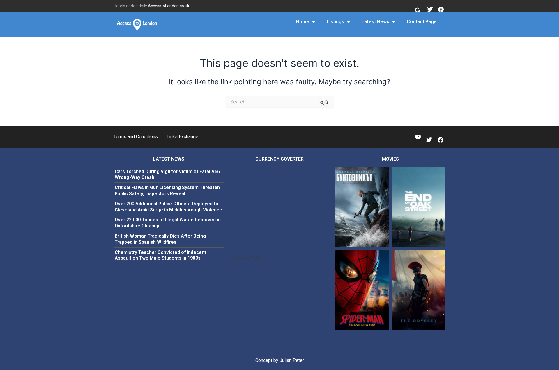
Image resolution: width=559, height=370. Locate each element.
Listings (335, 21)
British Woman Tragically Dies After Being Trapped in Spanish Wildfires (160, 239)
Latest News (375, 21)
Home (302, 21)
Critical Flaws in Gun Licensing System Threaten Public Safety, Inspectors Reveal (167, 190)
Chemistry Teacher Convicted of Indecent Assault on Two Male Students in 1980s (160, 255)
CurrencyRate (245, 258)
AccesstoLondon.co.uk (168, 5)
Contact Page (422, 21)
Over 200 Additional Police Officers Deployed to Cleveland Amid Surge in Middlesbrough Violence (168, 207)
